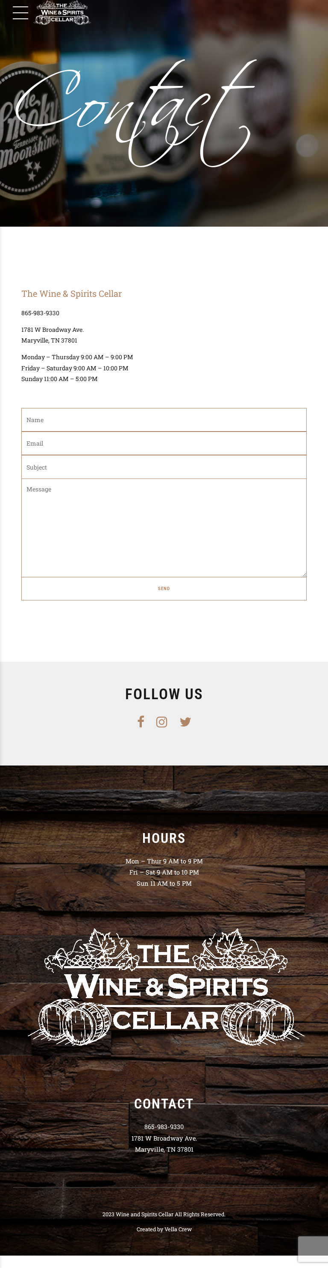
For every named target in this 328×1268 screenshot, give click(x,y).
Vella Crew (178, 1229)
